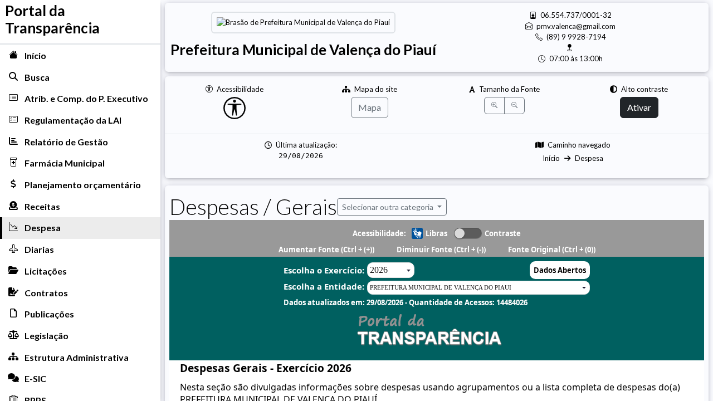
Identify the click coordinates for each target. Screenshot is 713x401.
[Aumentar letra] (494, 105)
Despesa (589, 158)
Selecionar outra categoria (388, 207)
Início (551, 158)
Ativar (639, 107)
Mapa (369, 107)
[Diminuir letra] (514, 105)
